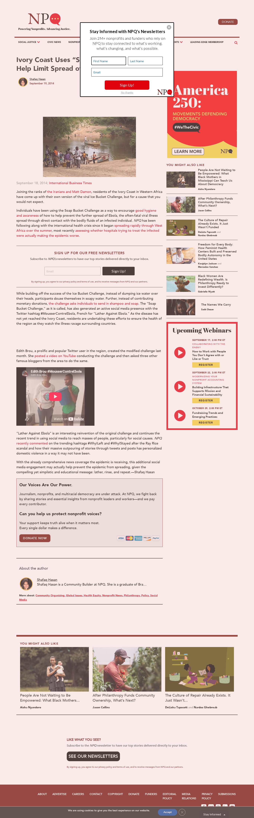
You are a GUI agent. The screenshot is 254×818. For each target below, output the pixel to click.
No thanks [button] (127, 92)
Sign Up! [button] (127, 85)
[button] (169, 27)
